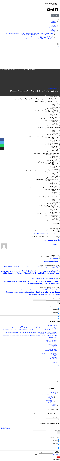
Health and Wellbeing (52, 344)
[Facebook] (55, 378)
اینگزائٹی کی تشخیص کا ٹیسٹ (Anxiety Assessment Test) (39, 38)
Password (37, 454)
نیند (42, 127)
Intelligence (53, 22)
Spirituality (53, 25)
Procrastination (52, 28)
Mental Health (53, 30)
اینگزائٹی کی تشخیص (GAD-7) (46, 37)
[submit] (58, 419)
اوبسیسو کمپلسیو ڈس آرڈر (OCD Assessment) (42, 36)
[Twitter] (55, 380)
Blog (55, 31)
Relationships (53, 26)
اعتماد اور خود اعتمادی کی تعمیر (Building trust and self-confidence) (37, 34)
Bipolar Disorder (53, 337)
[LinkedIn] (55, 381)
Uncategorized (53, 358)
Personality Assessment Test (50, 350)
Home (29, 69)
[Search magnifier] (58, 302)
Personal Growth (55, 88)
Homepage (53, 40)
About (55, 361)
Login (58, 457)
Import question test (52, 261)
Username (57, 452)
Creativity (54, 24)
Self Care (54, 29)
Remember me (55, 455)
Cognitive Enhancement (51, 340)
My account (53, 404)
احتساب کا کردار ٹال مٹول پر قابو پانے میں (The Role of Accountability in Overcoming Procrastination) (29, 33)
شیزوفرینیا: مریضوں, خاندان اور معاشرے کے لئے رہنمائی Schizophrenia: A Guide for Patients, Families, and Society (30, 335)
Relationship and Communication (49, 353)
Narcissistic (54, 348)
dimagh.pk (45, 95)
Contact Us (53, 21)
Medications (54, 345)
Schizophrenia (53, 354)
